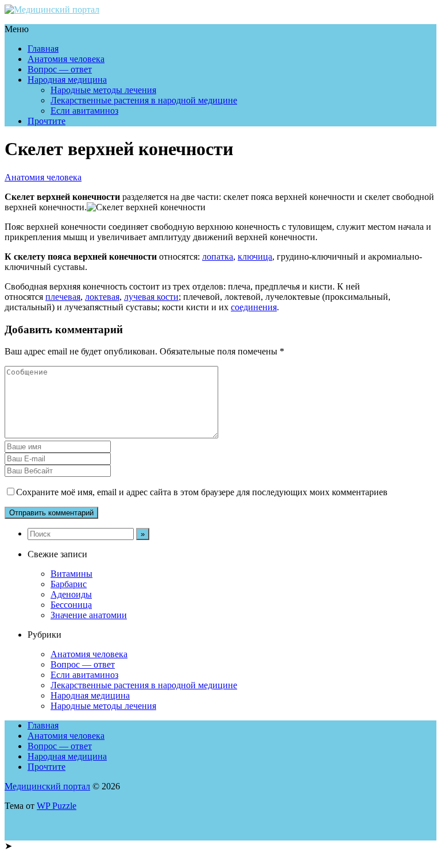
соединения (254, 307)
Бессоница (71, 605)
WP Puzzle (56, 806)
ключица (255, 256)
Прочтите (46, 121)
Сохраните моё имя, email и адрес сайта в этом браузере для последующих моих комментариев (202, 492)
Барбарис (69, 584)
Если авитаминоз (84, 110)
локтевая (102, 297)
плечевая (62, 297)
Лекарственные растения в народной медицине (144, 100)
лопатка (217, 256)
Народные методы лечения (103, 90)
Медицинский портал (47, 786)
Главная (43, 48)
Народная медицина (67, 79)
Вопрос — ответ (60, 69)
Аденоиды (71, 594)
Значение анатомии (89, 615)
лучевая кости (151, 297)
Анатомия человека (66, 59)
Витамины (71, 574)
